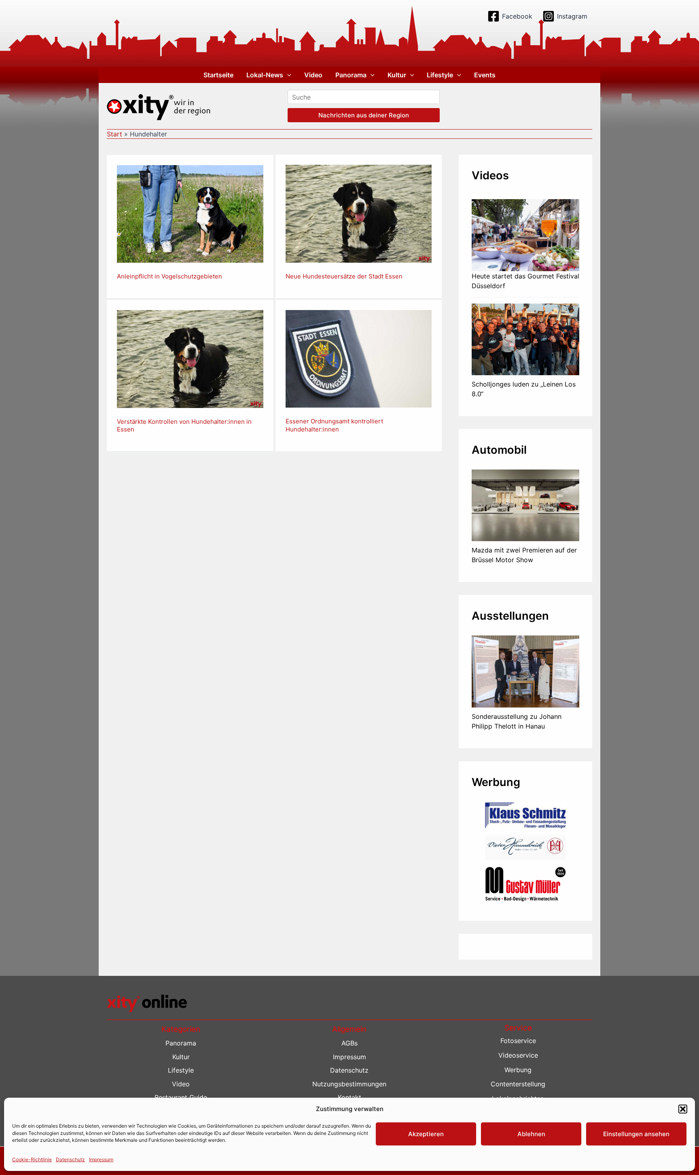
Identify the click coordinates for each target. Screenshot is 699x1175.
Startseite (218, 75)
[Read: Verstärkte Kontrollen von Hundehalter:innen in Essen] (190, 358)
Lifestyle (440, 75)
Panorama (350, 75)
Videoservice (518, 1055)
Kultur (397, 75)
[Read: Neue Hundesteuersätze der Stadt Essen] (359, 213)
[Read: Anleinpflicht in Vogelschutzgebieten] (190, 213)
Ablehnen (531, 1134)
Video (313, 75)
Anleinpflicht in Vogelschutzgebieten (169, 276)
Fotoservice (518, 1041)
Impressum (101, 1159)
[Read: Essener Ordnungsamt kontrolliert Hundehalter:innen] (359, 358)
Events (485, 75)
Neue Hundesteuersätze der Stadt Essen (344, 276)
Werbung (518, 1070)
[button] (683, 1109)
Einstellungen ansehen (636, 1134)
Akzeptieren (426, 1134)
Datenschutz (70, 1159)
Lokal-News (264, 75)
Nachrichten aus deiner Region (363, 115)
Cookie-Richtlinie (32, 1159)
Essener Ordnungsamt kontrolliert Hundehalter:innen (334, 425)
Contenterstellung (518, 1084)
